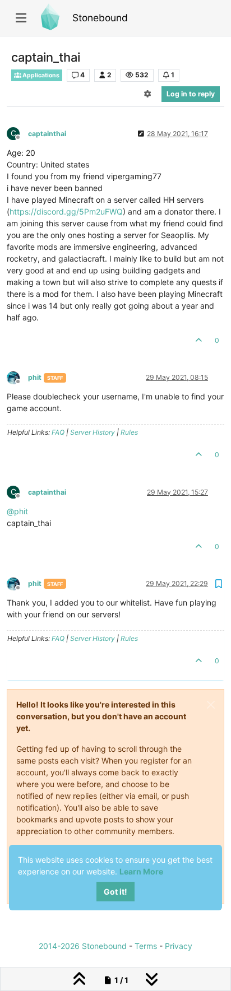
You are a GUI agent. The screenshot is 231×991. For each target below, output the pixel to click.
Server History (92, 432)
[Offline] (17, 376)
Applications (40, 75)
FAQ (58, 432)
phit (34, 377)
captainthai (47, 133)
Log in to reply (191, 94)
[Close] (211, 705)
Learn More (141, 871)
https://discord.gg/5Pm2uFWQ (66, 211)
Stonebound (100, 18)
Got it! (115, 891)
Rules (129, 432)
